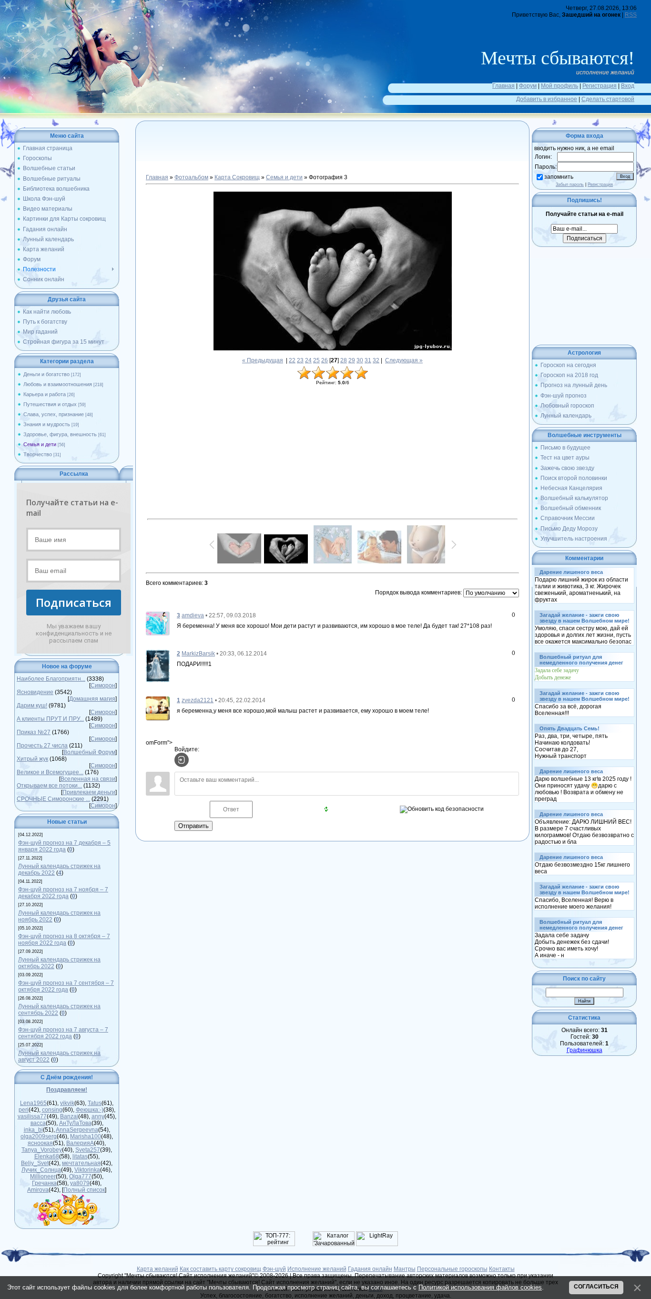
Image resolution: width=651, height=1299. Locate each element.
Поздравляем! (66, 1089)
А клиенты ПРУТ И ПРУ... (50, 719)
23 (300, 360)
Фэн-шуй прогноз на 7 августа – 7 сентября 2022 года (63, 1033)
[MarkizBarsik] (158, 665)
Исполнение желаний (316, 1269)
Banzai (69, 1116)
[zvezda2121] (158, 708)
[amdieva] (158, 623)
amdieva (193, 615)
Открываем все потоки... (49, 785)
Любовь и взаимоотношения (57, 384)
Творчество (37, 454)
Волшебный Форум (89, 752)
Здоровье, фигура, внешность (60, 434)
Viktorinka (87, 1169)
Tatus (95, 1103)
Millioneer (43, 1176)
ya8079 (80, 1183)
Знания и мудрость (46, 424)
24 (308, 360)
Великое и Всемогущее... (50, 772)
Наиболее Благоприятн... (51, 678)
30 (359, 360)
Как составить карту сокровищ (220, 1269)
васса (38, 1123)
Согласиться (596, 1286)
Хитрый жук (32, 759)
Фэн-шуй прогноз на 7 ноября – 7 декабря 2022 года (63, 893)
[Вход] (181, 760)
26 (324, 360)
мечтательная (81, 1163)
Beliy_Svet (35, 1163)
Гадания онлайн (370, 1269)
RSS (631, 14)
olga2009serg (38, 1136)
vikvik (67, 1103)
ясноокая (40, 1143)
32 (376, 360)
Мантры (405, 1269)
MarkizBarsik (198, 653)
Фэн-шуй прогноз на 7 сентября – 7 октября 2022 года (66, 986)
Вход (627, 85)
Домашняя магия (92, 699)
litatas (80, 1156)
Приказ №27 (34, 732)
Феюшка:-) (89, 1109)
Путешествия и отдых (50, 404)
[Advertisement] (332, 152)
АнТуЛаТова (75, 1123)
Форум (528, 85)
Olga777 (80, 1176)
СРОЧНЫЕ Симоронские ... (53, 799)
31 (368, 360)
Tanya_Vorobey (41, 1149)
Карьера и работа (44, 394)
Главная (503, 85)
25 (316, 360)
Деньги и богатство (46, 374)
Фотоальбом (191, 177)
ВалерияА (80, 1143)
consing (52, 1109)
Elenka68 (46, 1156)
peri (24, 1109)
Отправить (193, 825)
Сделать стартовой (607, 99)
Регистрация (599, 85)
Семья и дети (39, 444)
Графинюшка (584, 1050)
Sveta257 (87, 1149)
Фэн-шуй (274, 1269)
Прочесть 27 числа (42, 745)
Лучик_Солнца (41, 1169)
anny (98, 1116)
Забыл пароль (570, 184)
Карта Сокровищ (237, 177)
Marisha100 (85, 1136)
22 (292, 360)
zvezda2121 (198, 700)
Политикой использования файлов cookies (480, 1287)
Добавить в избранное (546, 99)
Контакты (502, 1269)
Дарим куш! (32, 705)
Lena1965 (33, 1103)
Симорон (103, 685)
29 (351, 360)
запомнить (558, 177)
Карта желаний (157, 1269)
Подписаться (74, 602)
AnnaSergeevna (77, 1129)
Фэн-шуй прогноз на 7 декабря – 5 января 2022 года (64, 846)
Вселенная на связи (88, 779)
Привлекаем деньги (88, 792)
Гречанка (44, 1183)
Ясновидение (35, 692)
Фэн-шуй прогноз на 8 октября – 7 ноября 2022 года (64, 939)
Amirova (38, 1189)
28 (343, 360)
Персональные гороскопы (452, 1269)
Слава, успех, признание (53, 414)
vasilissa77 (32, 1116)
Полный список (84, 1189)
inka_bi (33, 1129)
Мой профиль (559, 85)
